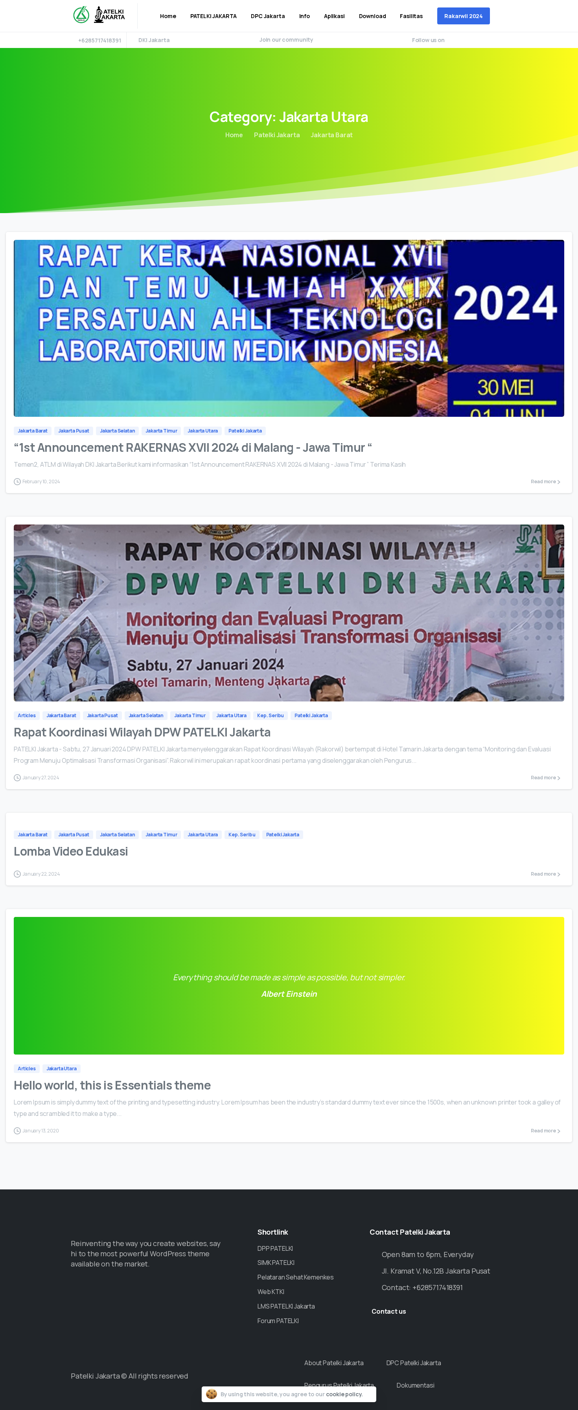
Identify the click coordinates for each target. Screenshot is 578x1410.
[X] (464, 40)
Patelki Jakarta (277, 135)
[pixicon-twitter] (207, 1289)
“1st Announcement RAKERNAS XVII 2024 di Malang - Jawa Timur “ (193, 447)
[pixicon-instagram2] (222, 1289)
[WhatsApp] (499, 40)
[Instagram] (487, 40)
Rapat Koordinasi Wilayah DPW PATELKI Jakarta (142, 732)
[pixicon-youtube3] (238, 1289)
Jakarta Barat (332, 135)
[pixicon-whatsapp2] (192, 1289)
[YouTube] (476, 40)
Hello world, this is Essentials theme (112, 1085)
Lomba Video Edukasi (71, 851)
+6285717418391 (99, 40)
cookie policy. (344, 1394)
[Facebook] (452, 40)
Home (234, 135)
